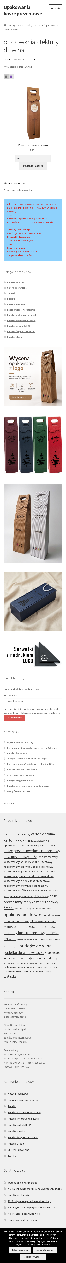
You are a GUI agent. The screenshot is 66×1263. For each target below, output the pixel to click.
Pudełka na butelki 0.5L (18, 326)
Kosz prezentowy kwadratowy (42, 890)
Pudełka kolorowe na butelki (21, 320)
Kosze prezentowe (16, 304)
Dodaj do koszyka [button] (33, 165)
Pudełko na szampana (14, 966)
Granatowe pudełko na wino (21, 775)
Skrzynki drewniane (17, 287)
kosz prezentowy (46, 850)
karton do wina (43, 834)
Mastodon (9, 803)
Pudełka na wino (15, 282)
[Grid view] (6, 76)
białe (20, 835)
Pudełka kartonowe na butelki (22, 315)
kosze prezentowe (18, 850)
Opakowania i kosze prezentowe (23, 10)
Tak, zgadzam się (20, 1250)
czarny (26, 834)
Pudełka (11, 298)
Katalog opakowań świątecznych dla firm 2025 (30, 764)
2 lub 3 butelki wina (11, 835)
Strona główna (14, 25)
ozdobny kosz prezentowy (24, 932)
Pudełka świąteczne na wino (21, 331)
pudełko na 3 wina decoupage (27, 963)
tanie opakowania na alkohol (35, 971)
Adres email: (10, 695)
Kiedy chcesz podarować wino (22, 769)
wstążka (10, 976)
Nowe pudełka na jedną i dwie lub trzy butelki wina (32, 909)
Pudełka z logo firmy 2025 (20, 780)
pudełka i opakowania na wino (27, 939)
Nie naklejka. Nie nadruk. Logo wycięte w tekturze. (32, 747)
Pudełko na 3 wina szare (47, 963)
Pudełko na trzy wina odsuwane (37, 967)
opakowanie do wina (24, 915)
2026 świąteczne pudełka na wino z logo (27, 758)
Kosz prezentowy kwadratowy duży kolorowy (26, 896)
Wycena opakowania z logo (20, 742)
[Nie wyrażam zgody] (62, 1245)
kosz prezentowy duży (20, 856)
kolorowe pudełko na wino (41, 845)
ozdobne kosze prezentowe (35, 926)
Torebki (11, 293)
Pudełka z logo (14, 336)
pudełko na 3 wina (10, 963)
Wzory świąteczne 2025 (18, 791)
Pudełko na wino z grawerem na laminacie (28, 785)
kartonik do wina (17, 840)
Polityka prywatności (33, 1256)
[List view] (11, 76)
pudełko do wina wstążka (24, 952)
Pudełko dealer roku (17, 753)
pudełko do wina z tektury (40, 958)
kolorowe (34, 841)
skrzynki (19, 971)
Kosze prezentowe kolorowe (21, 309)
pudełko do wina (35, 946)
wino (50, 971)
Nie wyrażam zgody (45, 1250)
